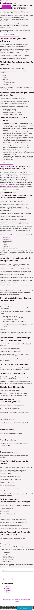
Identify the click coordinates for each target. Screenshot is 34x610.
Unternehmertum (17, 11)
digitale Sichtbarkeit (15, 137)
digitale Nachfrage (24, 358)
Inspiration (11, 152)
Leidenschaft (11, 485)
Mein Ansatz (3, 71)
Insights (8, 588)
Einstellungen (24, 608)
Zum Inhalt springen (5, 0)
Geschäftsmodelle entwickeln (7, 514)
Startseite (8, 586)
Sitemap (8, 592)
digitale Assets (27, 145)
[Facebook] (3, 579)
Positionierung (6, 239)
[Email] (12, 579)
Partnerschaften (4, 21)
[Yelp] (8, 579)
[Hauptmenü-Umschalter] (6, 7)
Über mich (8, 590)
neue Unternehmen (21, 223)
